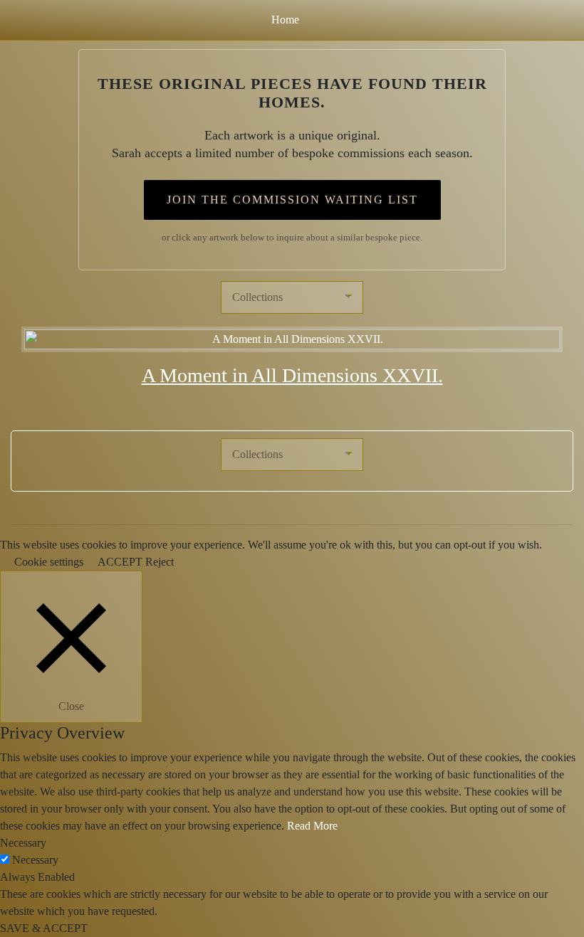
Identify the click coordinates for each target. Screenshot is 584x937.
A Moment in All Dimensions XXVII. (292, 375)
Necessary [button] (23, 843)
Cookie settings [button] (48, 562)
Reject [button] (159, 562)
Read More (312, 826)
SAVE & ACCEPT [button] (44, 928)
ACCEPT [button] (120, 562)
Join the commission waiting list (292, 200)
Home (285, 20)
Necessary (35, 860)
